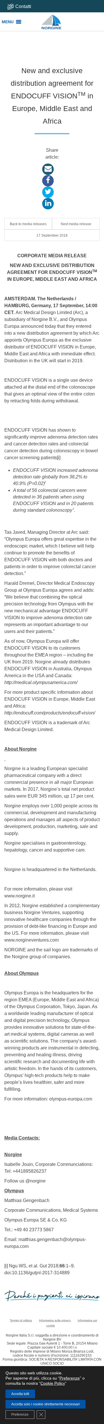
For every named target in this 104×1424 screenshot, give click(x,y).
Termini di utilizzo (21, 1320)
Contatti (23, 6)
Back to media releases (28, 224)
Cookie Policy (52, 1383)
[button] (8, 22)
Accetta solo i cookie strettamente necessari (45, 1404)
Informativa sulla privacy (55, 1320)
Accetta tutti (20, 1394)
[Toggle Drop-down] (26, 6)
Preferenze (70, 1378)
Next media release (76, 224)
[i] (58, 457)
